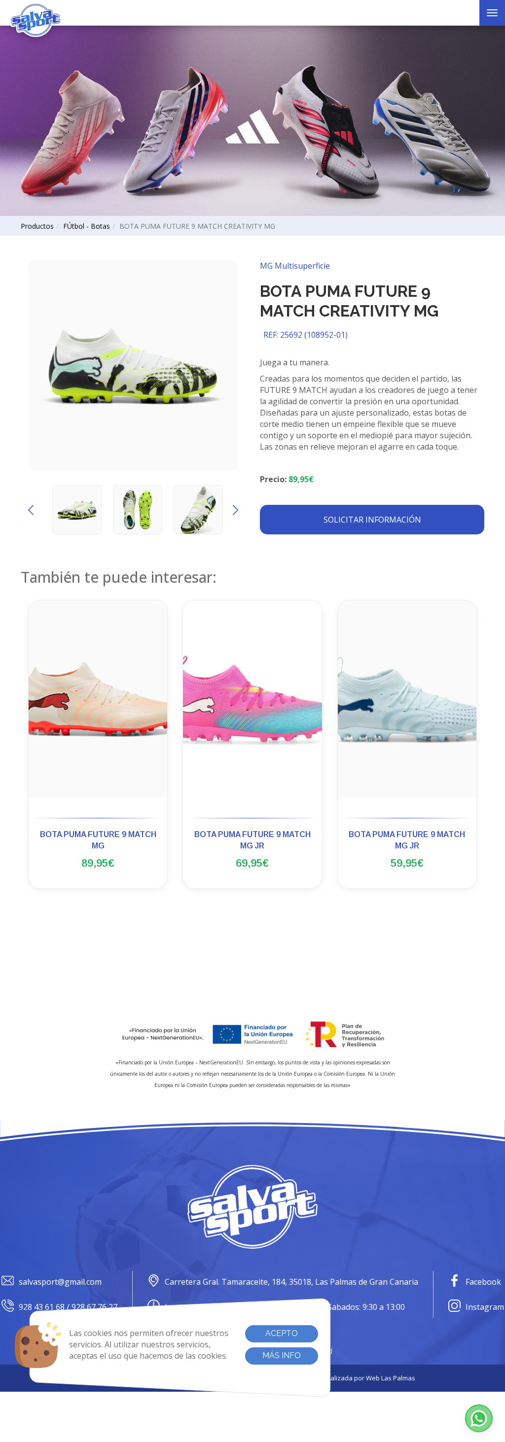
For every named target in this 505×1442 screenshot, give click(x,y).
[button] (479, 1418)
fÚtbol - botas (86, 226)
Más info (281, 1355)
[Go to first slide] (235, 510)
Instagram (485, 1306)
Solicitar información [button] (372, 519)
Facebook (483, 1281)
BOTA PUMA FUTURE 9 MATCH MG (98, 840)
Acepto (281, 1333)
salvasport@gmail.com (60, 1281)
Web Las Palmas (390, 1377)
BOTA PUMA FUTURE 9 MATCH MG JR (252, 840)
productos (37, 226)
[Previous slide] (30, 510)
